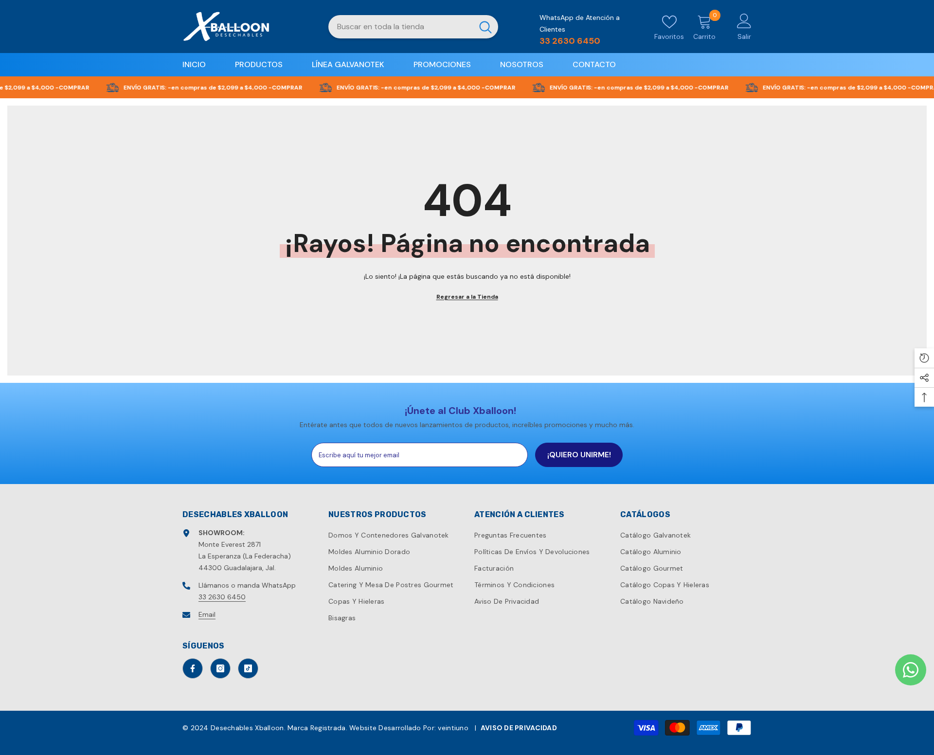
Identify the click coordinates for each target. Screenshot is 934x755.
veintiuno (453, 727)
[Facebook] (192, 668)
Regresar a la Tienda (467, 297)
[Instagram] (220, 668)
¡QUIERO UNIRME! (579, 454)
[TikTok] (248, 668)
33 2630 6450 (222, 597)
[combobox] (400, 26)
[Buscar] (413, 26)
